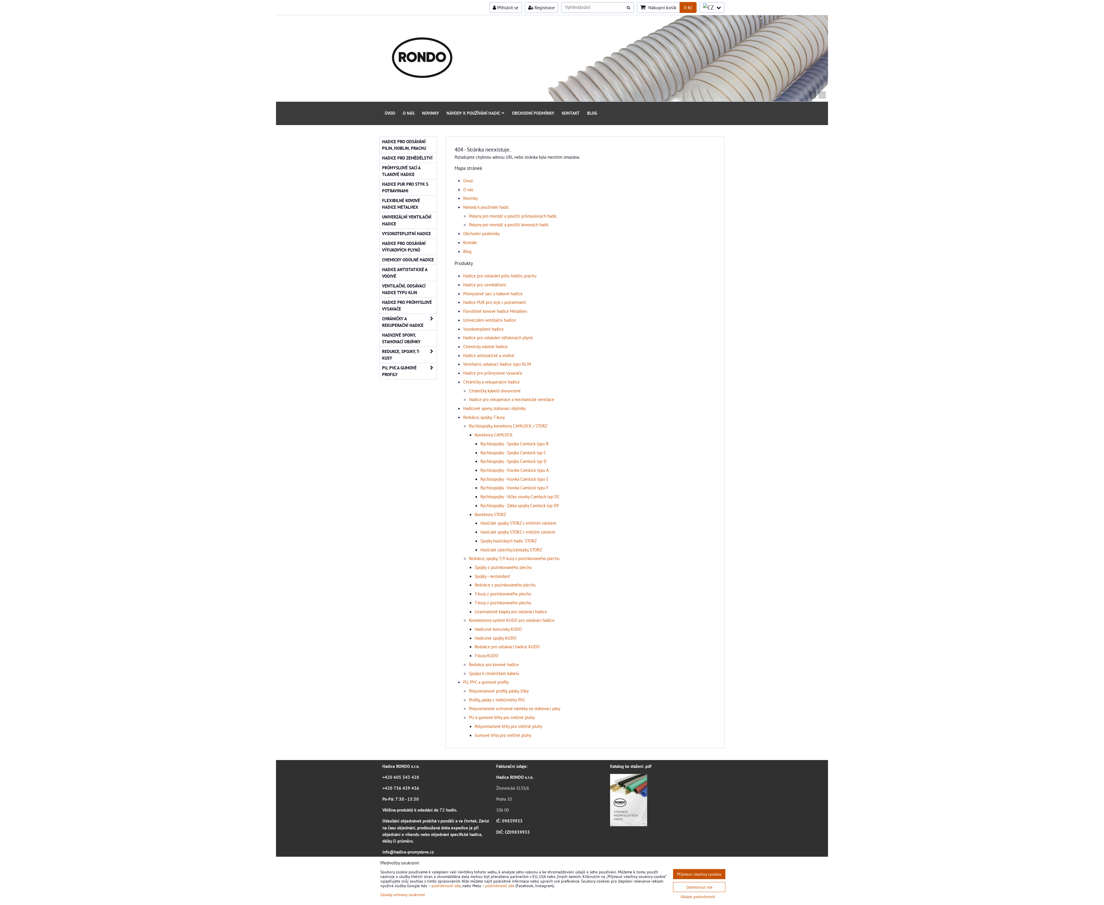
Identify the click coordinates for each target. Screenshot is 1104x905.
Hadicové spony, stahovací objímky (494, 408)
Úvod (390, 113)
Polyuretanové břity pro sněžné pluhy (508, 726)
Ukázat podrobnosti (698, 896)
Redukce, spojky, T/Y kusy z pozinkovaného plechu (514, 558)
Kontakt (571, 113)
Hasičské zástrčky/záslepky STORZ (511, 550)
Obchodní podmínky (533, 113)
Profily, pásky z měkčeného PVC (497, 700)
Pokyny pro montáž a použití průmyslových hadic (513, 216)
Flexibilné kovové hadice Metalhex (495, 311)
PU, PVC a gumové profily (486, 682)
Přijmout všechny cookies (699, 874)
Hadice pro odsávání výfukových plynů (498, 337)
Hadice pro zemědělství (484, 284)
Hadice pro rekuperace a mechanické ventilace (511, 399)
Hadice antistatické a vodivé (488, 355)
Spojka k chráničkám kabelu (494, 673)
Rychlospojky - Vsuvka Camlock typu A (514, 470)
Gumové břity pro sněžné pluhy (503, 735)
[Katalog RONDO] (628, 824)
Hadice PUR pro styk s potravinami (494, 302)
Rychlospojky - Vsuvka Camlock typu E (514, 479)
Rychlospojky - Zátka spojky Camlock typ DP (519, 505)
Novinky (430, 113)
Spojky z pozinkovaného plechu (503, 567)
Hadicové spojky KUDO (495, 638)
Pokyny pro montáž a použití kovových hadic (509, 224)
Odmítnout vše (699, 887)
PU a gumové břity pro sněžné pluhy (502, 717)
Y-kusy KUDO (486, 655)
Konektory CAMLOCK (494, 435)
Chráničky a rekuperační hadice (491, 382)
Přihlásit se (507, 7)
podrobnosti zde (446, 885)
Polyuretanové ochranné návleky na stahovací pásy (514, 708)
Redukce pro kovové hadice (494, 664)
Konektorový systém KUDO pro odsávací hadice (512, 620)
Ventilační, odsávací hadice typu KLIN (497, 364)
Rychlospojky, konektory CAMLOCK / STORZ (508, 426)
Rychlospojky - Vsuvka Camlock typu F (514, 487)
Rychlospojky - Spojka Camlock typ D (513, 461)
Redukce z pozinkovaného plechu (505, 585)
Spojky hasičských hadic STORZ (508, 541)
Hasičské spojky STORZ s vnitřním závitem (518, 523)
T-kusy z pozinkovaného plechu (503, 602)
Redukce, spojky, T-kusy (484, 417)
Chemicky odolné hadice (485, 346)
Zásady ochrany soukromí (402, 894)
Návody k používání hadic (473, 113)
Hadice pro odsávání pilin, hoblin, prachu (499, 276)
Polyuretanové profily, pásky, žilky (499, 691)
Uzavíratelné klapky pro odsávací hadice (511, 611)
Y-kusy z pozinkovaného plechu (503, 594)
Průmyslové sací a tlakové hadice (493, 293)
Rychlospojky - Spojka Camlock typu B (514, 443)
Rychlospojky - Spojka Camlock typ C (513, 452)
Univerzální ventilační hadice (489, 320)
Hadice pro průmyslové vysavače (492, 373)
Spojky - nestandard (492, 576)
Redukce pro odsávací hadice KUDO (507, 646)
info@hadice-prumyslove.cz (408, 852)
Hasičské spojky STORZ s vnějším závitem (517, 532)
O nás (409, 113)
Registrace (544, 7)
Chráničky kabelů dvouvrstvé (495, 391)
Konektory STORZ (490, 514)
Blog (592, 113)
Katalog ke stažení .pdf (630, 766)
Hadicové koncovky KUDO (498, 629)
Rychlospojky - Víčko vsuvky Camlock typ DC (520, 496)
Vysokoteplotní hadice (483, 329)
